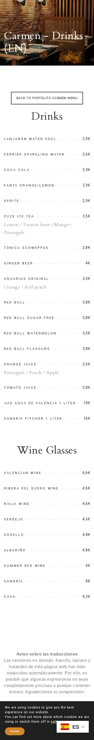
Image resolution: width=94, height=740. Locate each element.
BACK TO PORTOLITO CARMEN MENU (47, 98)
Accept (14, 731)
